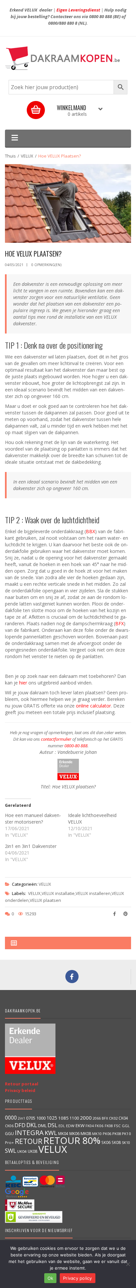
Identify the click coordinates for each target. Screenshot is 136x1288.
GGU (9, 1133)
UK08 (32, 1151)
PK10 (126, 1133)
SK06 (106, 1142)
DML (42, 1125)
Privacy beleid (20, 1090)
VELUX (27, 156)
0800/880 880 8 (62, 23)
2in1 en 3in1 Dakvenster (30, 846)
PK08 (116, 1133)
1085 (63, 1118)
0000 (11, 1117)
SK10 (126, 1142)
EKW (80, 1125)
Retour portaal (21, 1084)
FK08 (109, 1125)
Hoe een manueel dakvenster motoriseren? (33, 818)
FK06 (99, 1125)
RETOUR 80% (71, 1140)
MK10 (97, 1133)
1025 (52, 1118)
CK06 (9, 1126)
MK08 (86, 1133)
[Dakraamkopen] (68, 58)
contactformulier (56, 739)
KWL (51, 1132)
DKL (31, 1125)
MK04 (63, 1133)
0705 (30, 1118)
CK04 (123, 1118)
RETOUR (28, 1141)
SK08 (116, 1142)
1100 (74, 1118)
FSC (117, 1125)
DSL (52, 1125)
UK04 (22, 1151)
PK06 (107, 1133)
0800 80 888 (100, 16)
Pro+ (9, 1142)
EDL (61, 1126)
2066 (97, 1118)
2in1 (21, 1118)
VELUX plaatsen (45, 900)
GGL (126, 1125)
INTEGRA (29, 1132)
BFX (119, 623)
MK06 (74, 1133)
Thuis (10, 156)
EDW (70, 1125)
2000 (86, 1117)
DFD (20, 1125)
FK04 (89, 1126)
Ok (50, 1278)
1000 (41, 1118)
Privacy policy (77, 1278)
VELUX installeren (93, 893)
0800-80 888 (75, 746)
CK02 (113, 1118)
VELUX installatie (58, 893)
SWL (10, 1150)
